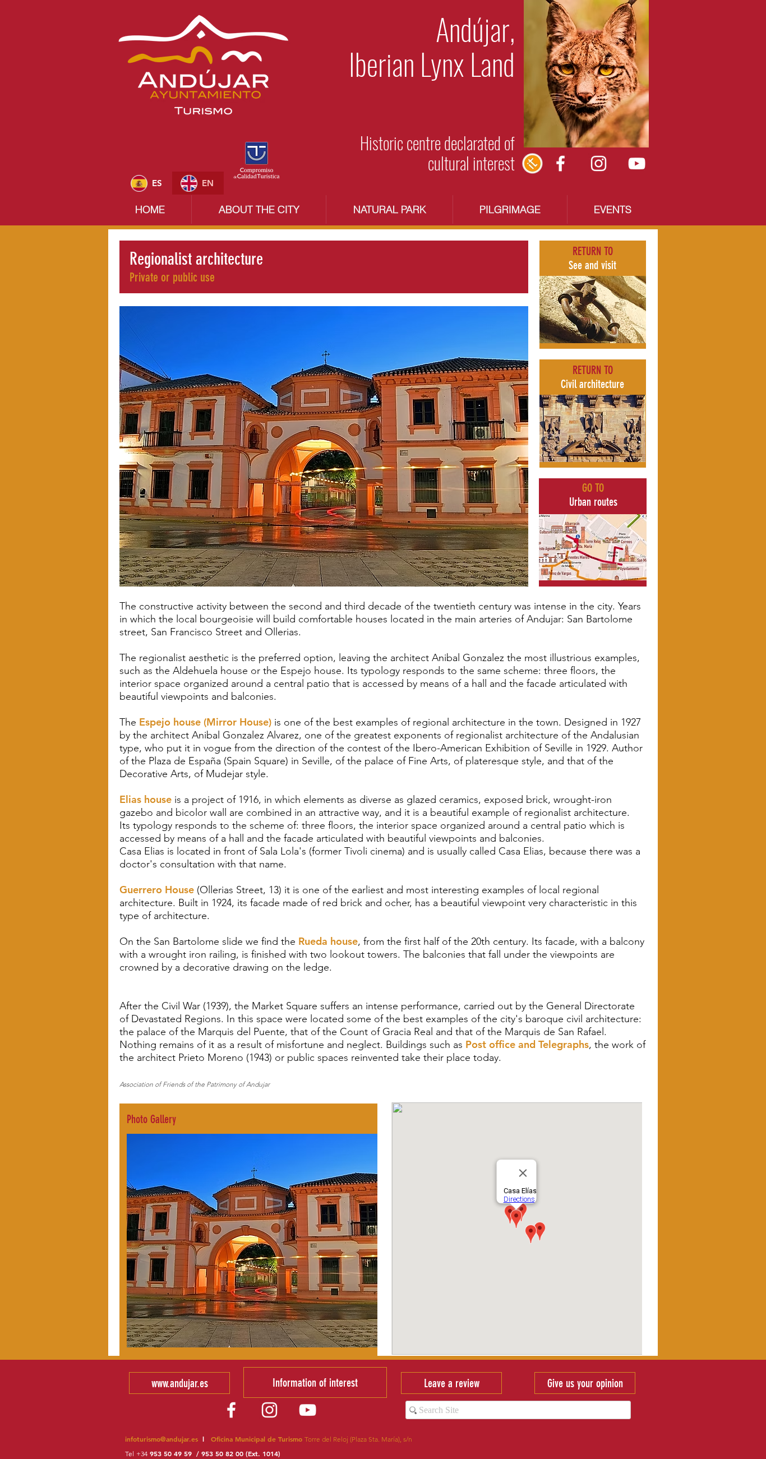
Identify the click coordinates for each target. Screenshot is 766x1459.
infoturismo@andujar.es (161, 1438)
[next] (353, 1250)
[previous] (150, 1250)
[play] (354, 1338)
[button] (252, 1240)
